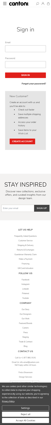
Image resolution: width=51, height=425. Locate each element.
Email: (8, 42)
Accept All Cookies (25, 420)
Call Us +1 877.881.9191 (25, 357)
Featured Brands (25, 323)
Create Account (22, 141)
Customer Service (25, 240)
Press (25, 332)
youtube (25, 298)
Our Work (25, 318)
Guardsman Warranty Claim (25, 254)
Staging (25, 337)
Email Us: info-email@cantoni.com (25, 362)
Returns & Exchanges (25, 250)
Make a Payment (25, 259)
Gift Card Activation (25, 268)
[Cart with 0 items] (48, 4)
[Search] (37, 4)
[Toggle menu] (4, 3)
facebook (25, 279)
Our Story (25, 309)
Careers (25, 328)
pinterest (25, 293)
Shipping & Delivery (26, 245)
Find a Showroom (26, 372)
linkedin (25, 289)
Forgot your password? (34, 83)
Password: (10, 58)
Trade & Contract (25, 341)
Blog (25, 346)
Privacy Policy (8, 401)
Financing (25, 263)
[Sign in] (43, 4)
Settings (25, 408)
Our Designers (25, 314)
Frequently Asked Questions (25, 236)
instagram (26, 284)
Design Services (25, 377)
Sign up (42, 208)
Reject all (25, 414)
